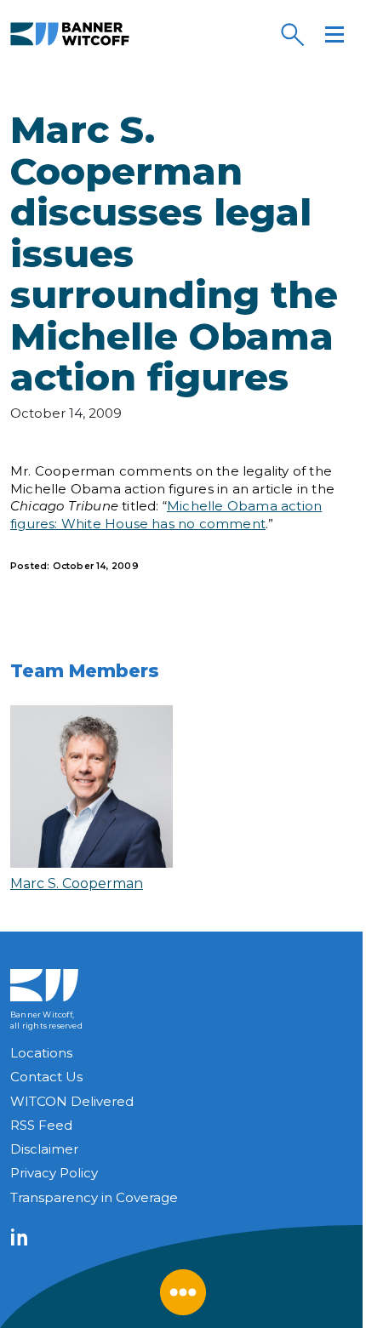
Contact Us (46, 1077)
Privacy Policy (54, 1173)
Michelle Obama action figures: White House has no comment (166, 515)
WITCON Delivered (72, 1101)
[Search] (292, 34)
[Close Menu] (183, 1292)
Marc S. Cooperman (76, 883)
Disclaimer (44, 1149)
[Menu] (334, 34)
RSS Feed (41, 1125)
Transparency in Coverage (94, 1197)
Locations (41, 1053)
